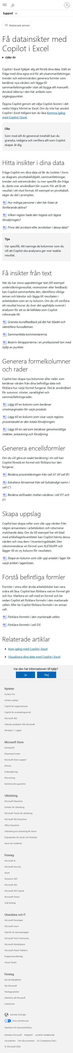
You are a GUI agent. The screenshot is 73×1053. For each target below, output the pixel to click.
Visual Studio (10, 962)
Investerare (9, 1003)
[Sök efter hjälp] (13, 5)
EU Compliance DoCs (46, 1040)
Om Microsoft (10, 985)
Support (8, 13)
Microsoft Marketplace (14, 944)
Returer (7, 765)
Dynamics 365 (10, 878)
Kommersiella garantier (15, 783)
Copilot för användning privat (17, 712)
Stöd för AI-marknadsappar (16, 932)
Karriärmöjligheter (12, 979)
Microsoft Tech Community (16, 938)
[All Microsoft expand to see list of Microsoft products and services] (4, 5)
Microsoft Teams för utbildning (18, 813)
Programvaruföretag (13, 956)
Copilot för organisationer (16, 706)
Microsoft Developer (13, 920)
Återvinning (9, 777)
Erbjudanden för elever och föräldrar (20, 837)
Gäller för (10, 57)
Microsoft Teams (12, 896)
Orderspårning (11, 771)
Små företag (10, 902)
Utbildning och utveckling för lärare (20, 831)
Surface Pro (9, 694)
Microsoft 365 (10, 718)
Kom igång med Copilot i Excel (28, 649)
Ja (25, 675)
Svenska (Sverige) (18, 1014)
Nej (46, 675)
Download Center (12, 753)
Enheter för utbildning (14, 807)
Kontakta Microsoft (13, 1034)
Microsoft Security (12, 866)
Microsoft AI (10, 860)
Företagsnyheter (11, 991)
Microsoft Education (13, 801)
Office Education (11, 825)
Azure (7, 872)
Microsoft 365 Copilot (14, 890)
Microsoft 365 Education (15, 819)
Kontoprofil (9, 747)
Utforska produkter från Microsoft (19, 724)
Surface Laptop (11, 700)
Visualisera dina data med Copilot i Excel (34, 657)
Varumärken (10, 1040)
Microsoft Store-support (15, 759)
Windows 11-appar (13, 730)
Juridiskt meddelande (44, 1034)
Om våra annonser (26, 1040)
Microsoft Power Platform (16, 950)
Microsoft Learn (11, 926)
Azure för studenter (13, 843)
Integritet (28, 1034)
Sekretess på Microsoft (14, 997)
